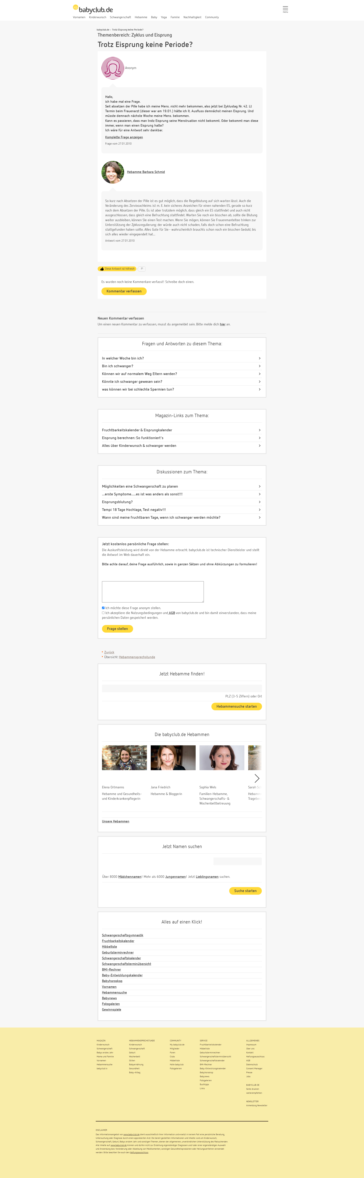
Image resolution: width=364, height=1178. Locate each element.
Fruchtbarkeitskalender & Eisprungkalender (137, 430)
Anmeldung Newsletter (256, 1105)
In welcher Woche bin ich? (123, 358)
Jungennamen (175, 877)
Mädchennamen (129, 877)
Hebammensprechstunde (137, 657)
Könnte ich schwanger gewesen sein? (132, 382)
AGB (171, 613)
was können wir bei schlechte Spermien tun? (138, 389)
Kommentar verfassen (124, 291)
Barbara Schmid (146, 172)
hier (222, 324)
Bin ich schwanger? (117, 366)
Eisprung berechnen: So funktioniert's (132, 438)
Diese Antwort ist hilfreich (120, 268)
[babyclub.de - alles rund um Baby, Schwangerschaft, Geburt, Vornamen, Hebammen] (93, 11)
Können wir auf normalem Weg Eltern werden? (139, 374)
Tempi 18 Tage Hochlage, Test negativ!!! (134, 510)
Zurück (109, 652)
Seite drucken (252, 1089)
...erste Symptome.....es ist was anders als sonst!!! (142, 494)
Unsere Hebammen (115, 821)
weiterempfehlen (254, 1093)
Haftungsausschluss (139, 1152)
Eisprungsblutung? (117, 502)
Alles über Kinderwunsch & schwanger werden (139, 446)
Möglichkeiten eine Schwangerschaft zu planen (140, 486)
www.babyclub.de (131, 1134)
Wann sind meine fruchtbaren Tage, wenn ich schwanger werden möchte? (161, 517)
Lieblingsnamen (207, 877)
